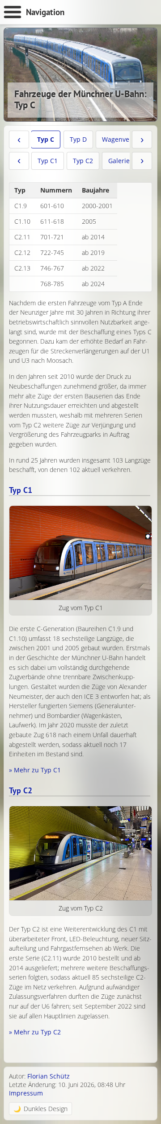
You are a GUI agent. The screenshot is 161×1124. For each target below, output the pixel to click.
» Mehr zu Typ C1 (35, 770)
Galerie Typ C (128, 160)
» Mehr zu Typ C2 (35, 1032)
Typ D (78, 139)
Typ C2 (83, 160)
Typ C (45, 139)
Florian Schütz (48, 1076)
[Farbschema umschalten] (40, 1108)
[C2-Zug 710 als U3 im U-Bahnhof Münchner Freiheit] (80, 853)
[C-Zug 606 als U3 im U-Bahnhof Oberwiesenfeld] (80, 553)
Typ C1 (48, 160)
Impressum (26, 1093)
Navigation (45, 11)
